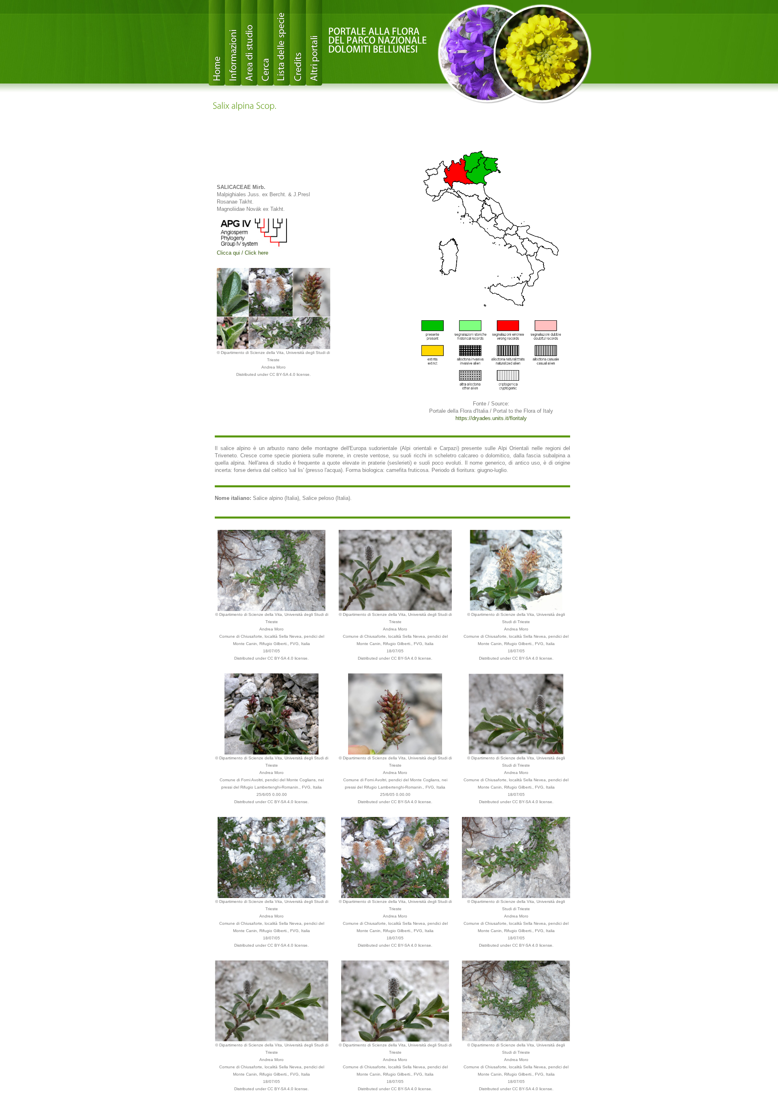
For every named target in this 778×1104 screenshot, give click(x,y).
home (217, 43)
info (233, 43)
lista (282, 43)
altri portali (314, 43)
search (265, 43)
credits (298, 43)
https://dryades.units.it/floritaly (491, 418)
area (249, 43)
